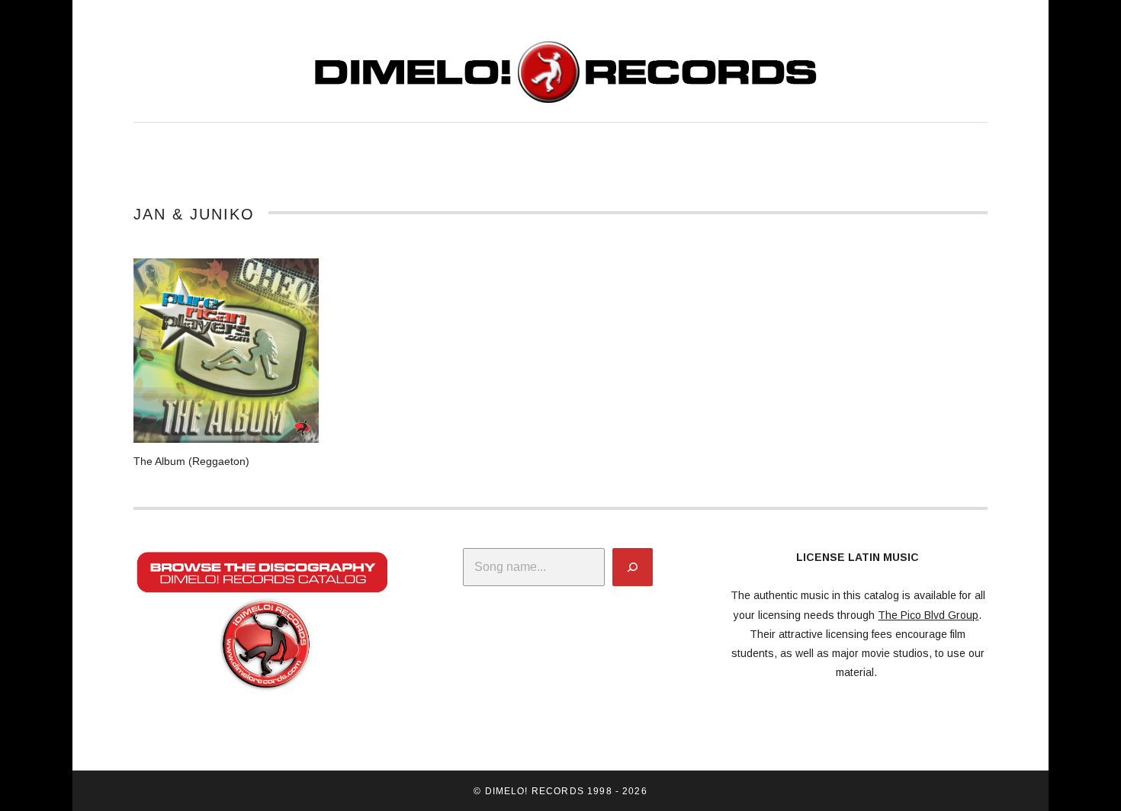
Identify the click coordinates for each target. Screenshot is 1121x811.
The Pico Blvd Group (928, 615)
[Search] (632, 567)
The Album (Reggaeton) (191, 461)
